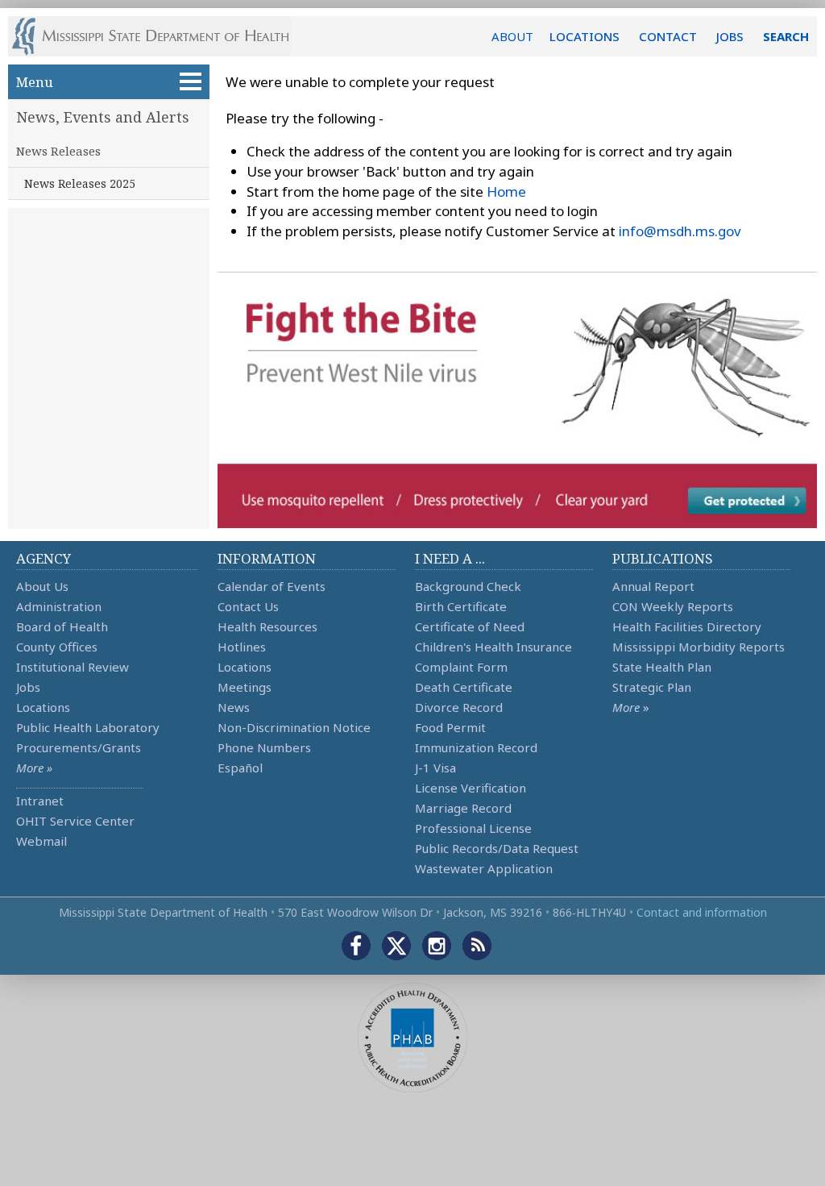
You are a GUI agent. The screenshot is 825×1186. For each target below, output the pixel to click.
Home (506, 191)
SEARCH (786, 36)
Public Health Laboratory (88, 727)
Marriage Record (463, 808)
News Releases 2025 (79, 183)
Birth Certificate (461, 606)
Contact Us (248, 606)
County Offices (56, 647)
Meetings (245, 687)
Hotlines (242, 647)
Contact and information (701, 912)
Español (240, 767)
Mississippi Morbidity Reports (698, 647)
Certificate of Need (469, 626)
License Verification (470, 788)
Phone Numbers (264, 747)
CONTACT (668, 36)
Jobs (28, 687)
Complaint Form (461, 667)
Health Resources (267, 626)
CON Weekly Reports (672, 606)
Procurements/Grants (78, 747)
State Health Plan (661, 667)
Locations (43, 707)
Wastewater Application (484, 868)
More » (34, 767)
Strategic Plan (651, 687)
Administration (59, 606)
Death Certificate (463, 687)
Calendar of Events (271, 586)
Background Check (468, 586)
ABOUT (512, 36)
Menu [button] (34, 82)
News (234, 707)
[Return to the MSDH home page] (159, 36)
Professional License (473, 828)
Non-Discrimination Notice (294, 727)
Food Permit (450, 727)
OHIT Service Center (75, 821)
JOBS (730, 36)
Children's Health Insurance (493, 647)
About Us (42, 586)
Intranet (40, 801)
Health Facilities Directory (686, 626)
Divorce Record (459, 707)
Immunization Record (476, 747)
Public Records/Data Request (496, 848)
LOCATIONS (584, 36)
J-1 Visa (435, 767)
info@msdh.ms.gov (680, 231)
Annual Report (653, 586)
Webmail (41, 841)
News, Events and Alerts (102, 117)
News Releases (58, 151)
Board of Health (62, 626)
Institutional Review (72, 667)
